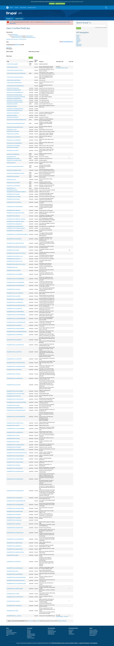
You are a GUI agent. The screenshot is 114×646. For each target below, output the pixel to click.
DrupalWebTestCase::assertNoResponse (15, 344)
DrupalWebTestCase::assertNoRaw (14, 339)
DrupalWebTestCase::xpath (12, 610)
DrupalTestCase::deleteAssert (13, 154)
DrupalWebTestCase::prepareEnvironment (16, 580)
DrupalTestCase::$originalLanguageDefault (16, 96)
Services (29, 630)
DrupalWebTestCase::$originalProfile (14, 230)
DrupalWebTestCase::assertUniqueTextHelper (16, 402)
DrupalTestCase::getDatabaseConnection (15, 173)
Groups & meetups (31, 635)
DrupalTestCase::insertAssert (13, 176)
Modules (70, 631)
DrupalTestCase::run (11, 188)
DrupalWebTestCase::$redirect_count (15, 256)
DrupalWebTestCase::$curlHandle (14, 202)
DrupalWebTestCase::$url (12, 267)
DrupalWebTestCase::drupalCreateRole (15, 458)
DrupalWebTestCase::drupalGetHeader (15, 479)
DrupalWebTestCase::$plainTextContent (15, 243)
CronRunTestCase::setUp (12, 67)
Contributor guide (31, 633)
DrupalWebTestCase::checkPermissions (15, 423)
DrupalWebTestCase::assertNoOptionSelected (16, 331)
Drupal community (62, 620)
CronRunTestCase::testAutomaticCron (15, 70)
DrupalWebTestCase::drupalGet (13, 465)
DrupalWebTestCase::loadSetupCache (15, 568)
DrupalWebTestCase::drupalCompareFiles (15, 449)
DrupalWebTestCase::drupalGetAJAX (15, 468)
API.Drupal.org (51, 633)
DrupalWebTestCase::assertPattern (14, 369)
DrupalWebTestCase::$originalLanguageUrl (16, 228)
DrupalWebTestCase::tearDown (13, 601)
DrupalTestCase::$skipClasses (13, 112)
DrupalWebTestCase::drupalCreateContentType (17, 452)
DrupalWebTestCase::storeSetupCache (15, 596)
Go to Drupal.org (7, 7)
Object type (9, 56)
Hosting (28, 632)
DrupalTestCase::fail (11, 162)
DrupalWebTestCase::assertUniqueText (15, 399)
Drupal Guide (50, 630)
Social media (9, 631)
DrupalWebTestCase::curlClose (13, 438)
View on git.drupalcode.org (67, 41)
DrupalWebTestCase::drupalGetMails (14, 497)
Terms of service (93, 633)
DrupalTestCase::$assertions (13, 88)
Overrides (71, 61)
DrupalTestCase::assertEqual (13, 131)
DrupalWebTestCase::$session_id (14, 258)
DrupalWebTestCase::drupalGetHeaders (15, 490)
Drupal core (71, 630)
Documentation (51, 628)
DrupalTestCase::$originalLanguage (14, 94)
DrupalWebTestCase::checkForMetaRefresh (16, 416)
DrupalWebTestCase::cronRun (13, 435)
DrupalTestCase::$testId (12, 115)
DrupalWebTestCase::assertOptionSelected (16, 366)
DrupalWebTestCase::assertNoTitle (14, 358)
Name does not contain (34, 51)
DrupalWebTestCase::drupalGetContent (15, 471)
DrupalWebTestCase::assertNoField (14, 308)
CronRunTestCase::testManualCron (14, 82)
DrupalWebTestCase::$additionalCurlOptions (16, 191)
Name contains (9, 51)
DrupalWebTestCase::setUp (62, 67)
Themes (70, 632)
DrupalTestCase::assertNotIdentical (14, 143)
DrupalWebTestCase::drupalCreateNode (15, 455)
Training (29, 631)
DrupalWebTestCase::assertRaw (13, 373)
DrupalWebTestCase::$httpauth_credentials (16, 219)
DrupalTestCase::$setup (12, 106)
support (37, 620)
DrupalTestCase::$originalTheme (14, 98)
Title (17, 61)
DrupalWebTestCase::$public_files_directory (16, 253)
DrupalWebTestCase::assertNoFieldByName (16, 314)
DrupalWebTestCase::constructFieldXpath (16, 428)
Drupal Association (93, 631)
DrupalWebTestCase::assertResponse (15, 378)
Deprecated (78, 45)
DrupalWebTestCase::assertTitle (13, 396)
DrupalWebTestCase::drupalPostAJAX (15, 527)
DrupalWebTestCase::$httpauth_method (15, 221)
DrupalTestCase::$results (12, 103)
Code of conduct (30, 637)
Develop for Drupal (31, 7)
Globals (78, 41)
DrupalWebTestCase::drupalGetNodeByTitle (16, 500)
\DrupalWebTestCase (30, 37)
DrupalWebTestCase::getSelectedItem (15, 549)
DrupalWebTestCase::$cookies (13, 199)
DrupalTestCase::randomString (13, 185)
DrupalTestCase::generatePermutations (15, 166)
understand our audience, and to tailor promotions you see (70, 1)
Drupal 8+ (17, 7)
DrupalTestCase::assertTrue (13, 150)
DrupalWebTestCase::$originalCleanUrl (15, 226)
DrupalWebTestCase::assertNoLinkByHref (15, 328)
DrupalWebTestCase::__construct (14, 615)
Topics (77, 36)
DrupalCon (29, 636)
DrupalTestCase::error (11, 156)
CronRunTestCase (19, 37)
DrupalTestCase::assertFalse (13, 133)
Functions (78, 39)
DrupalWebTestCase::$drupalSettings (15, 206)
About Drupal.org (93, 632)
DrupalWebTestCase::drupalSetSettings (15, 539)
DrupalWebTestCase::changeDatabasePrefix (16, 410)
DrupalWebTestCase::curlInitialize (14, 447)
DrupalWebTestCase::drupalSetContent (15, 532)
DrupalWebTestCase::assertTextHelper (15, 391)
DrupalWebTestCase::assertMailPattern (15, 299)
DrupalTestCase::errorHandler (13, 158)
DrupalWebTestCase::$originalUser (14, 238)
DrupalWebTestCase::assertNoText (14, 351)
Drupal (75, 643)
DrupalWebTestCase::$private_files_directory (16, 246)
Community (29, 628)
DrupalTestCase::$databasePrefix (14, 90)
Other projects (23, 7)
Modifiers (31, 61)
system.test (19, 18)
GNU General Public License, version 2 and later (63, 643)
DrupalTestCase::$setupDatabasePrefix (15, 108)
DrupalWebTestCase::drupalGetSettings (15, 504)
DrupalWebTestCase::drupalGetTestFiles (15, 508)
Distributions (71, 633)
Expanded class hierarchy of (16, 39)
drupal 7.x (9, 18)
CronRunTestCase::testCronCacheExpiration (16, 73)
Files (77, 43)
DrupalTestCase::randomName (13, 182)
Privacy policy (92, 635)
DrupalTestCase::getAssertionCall (14, 170)
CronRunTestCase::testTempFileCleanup (15, 85)
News (7, 628)
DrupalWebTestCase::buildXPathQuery (15, 407)
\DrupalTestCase (29, 35)
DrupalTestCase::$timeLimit (12, 117)
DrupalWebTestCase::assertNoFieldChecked (16, 322)
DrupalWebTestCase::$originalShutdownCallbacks (17, 234)
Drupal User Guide (52, 631)
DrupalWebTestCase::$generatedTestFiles (15, 212)
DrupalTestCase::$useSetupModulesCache (16, 123)
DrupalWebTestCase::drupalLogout (14, 520)
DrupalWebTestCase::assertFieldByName (15, 278)
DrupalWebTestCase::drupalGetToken (15, 511)
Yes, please (52, 3)
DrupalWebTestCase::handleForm (14, 561)
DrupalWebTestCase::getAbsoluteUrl (14, 542)
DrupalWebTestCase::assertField (14, 270)
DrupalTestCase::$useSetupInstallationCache (16, 119)
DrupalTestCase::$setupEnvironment (14, 110)
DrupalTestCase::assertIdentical (13, 136)
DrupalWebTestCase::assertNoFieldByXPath (16, 318)
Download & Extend (73, 628)
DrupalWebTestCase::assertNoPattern (15, 334)
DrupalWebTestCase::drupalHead (14, 514)
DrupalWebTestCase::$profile (13, 250)
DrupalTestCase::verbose (12, 190)
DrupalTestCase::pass (11, 179)
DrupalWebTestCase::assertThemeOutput (16, 393)
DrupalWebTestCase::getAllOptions (14, 545)
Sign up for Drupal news (11, 632)
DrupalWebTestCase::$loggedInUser (14, 223)
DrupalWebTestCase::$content (13, 194)
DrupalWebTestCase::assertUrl (13, 405)
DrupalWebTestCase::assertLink (13, 289)
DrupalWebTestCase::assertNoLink (14, 325)
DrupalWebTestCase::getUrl (12, 555)
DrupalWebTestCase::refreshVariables (15, 588)
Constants (78, 40)
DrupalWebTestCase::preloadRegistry (15, 574)
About (90, 628)
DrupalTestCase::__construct (62, 616)
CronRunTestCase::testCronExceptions (15, 77)
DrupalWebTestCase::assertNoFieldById (15, 311)
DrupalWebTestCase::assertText (13, 384)
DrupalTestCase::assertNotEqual (14, 140)
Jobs (7, 635)
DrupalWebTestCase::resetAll (13, 593)
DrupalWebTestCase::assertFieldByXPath (15, 282)
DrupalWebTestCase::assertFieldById (14, 274)
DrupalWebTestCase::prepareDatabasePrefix (16, 577)
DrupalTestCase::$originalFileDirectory (15, 92)
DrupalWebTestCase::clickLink (13, 425)
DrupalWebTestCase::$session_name (14, 261)
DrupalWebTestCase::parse (12, 571)
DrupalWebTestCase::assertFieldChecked (15, 285)
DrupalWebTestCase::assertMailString (15, 302)
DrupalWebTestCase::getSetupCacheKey (15, 552)
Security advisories (10, 633)
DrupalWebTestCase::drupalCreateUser (15, 462)
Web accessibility (93, 630)
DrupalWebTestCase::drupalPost (14, 523)
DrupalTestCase (14, 34)
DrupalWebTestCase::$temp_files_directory (16, 264)
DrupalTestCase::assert (12, 129)
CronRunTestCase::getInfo (12, 64)
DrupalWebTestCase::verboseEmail (14, 605)
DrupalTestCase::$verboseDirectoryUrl (15, 127)
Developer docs (51, 632)
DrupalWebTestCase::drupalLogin (14, 517)
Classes (78, 37)
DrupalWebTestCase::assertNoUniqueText (16, 362)
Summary (41, 61)
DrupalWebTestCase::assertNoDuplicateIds (16, 305)
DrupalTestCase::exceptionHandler (14, 160)
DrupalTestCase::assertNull (12, 147)
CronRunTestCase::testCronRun (13, 80)
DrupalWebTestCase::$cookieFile (14, 196)
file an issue (30, 620)
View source (9, 47)
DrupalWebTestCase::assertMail (13, 296)
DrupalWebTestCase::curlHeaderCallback (15, 444)
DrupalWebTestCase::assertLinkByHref (15, 293)
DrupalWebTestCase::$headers (13, 215)
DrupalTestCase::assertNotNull (13, 145)
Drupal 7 (11, 7)
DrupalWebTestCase (17, 35)
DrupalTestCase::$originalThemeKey (14, 100)
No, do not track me (60, 3)
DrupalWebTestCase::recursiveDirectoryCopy (16, 583)
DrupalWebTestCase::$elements (13, 210)
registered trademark (84, 643)
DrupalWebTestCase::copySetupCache (15, 432)
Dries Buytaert (94, 643)
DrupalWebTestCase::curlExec (13, 441)
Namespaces (79, 44)
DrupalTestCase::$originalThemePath (15, 102)
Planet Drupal (9, 630)
